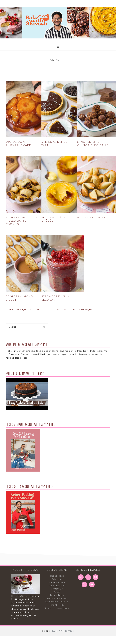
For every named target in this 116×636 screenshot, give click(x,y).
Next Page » (85, 309)
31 (74, 309)
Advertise (57, 579)
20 (45, 309)
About (57, 592)
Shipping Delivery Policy (56, 608)
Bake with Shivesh (58, 22)
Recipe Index (57, 576)
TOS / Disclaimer (56, 585)
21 (52, 309)
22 (58, 309)
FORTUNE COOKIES (91, 217)
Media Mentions (57, 582)
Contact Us (57, 589)
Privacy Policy (57, 595)
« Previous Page (16, 309)
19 (39, 309)
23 (65, 309)
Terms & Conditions (57, 598)
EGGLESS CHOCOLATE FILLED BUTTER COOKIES (22, 221)
